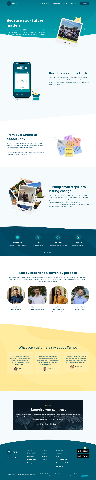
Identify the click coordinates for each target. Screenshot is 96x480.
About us (73, 3)
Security (44, 456)
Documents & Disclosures (64, 463)
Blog (57, 456)
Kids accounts (31, 459)
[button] (56, 3)
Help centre (59, 453)
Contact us (45, 459)
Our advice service (62, 459)
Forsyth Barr (76, 414)
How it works (46, 3)
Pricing (65, 3)
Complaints (59, 466)
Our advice (30, 456)
